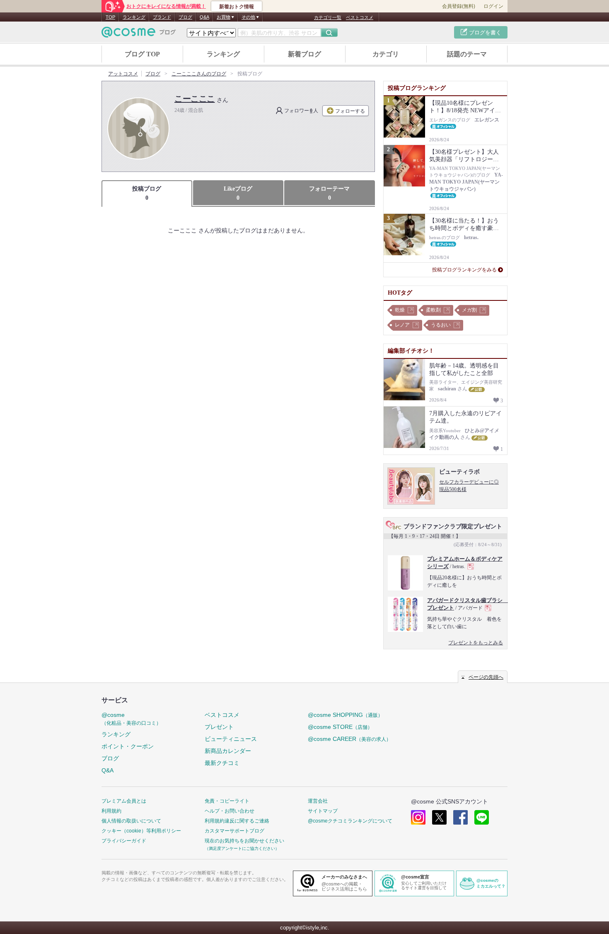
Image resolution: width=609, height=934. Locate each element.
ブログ (185, 17)
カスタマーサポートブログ (234, 831)
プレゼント (219, 726)
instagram (418, 817)
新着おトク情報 (236, 7)
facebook (460, 817)
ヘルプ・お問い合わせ (229, 811)
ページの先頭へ (486, 677)
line (481, 817)
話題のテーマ (467, 54)
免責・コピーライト (227, 801)
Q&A (204, 17)
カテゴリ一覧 (327, 17)
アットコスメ (123, 74)
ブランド (162, 17)
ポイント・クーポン (128, 746)
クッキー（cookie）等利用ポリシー (141, 831)
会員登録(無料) (458, 6)
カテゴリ (385, 54)
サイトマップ (323, 811)
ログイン (493, 6)
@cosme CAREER (349, 739)
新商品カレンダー (228, 751)
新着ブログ (304, 54)
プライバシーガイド (124, 841)
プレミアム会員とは (124, 801)
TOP (110, 17)
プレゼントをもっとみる (475, 643)
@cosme (131, 718)
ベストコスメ (359, 17)
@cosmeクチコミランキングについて (350, 821)
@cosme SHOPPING (345, 714)
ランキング (134, 17)
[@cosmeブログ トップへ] (139, 32)
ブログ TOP (142, 54)
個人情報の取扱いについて (131, 821)
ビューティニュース (231, 739)
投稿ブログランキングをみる (464, 270)
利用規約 (111, 811)
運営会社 (318, 801)
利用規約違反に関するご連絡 (237, 821)
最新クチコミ (222, 763)
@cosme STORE (340, 726)
